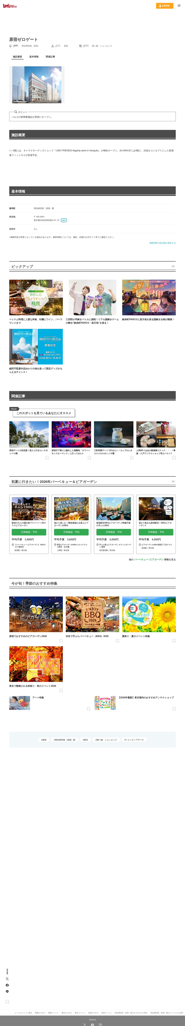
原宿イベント (106, 1012)
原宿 (44, 739)
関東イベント (53, 1012)
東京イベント (80, 1012)
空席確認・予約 (29, 532)
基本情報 (18, 191)
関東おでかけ (40, 1012)
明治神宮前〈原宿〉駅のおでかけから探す (131, 1012)
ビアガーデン (157, 559)
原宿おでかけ (93, 1012)
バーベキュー (141, 559)
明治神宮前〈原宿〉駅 (65, 739)
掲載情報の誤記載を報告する (162, 242)
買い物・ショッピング (107, 739)
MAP (63, 220)
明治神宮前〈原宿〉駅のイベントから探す (167, 1012)
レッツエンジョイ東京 (23, 1012)
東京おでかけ (67, 1012)
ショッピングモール (135, 739)
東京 (86, 739)
